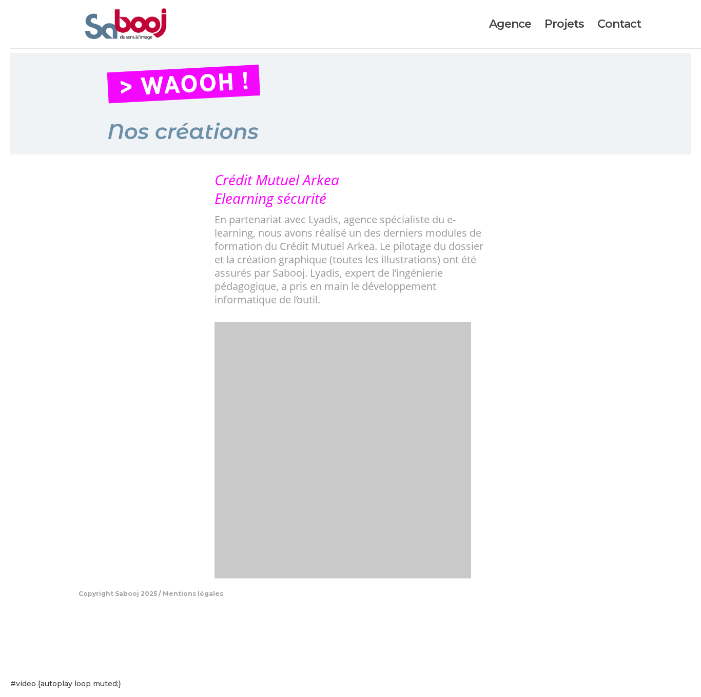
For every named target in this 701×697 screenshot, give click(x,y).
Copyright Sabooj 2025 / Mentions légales (151, 593)
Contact (619, 26)
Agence (510, 26)
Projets (564, 26)
